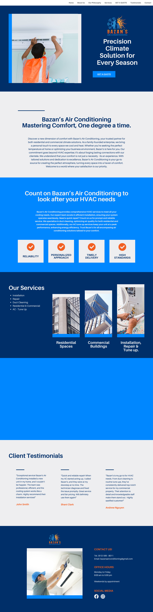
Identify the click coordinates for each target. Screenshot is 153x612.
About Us (81, 3)
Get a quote (104, 74)
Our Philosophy (94, 3)
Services (108, 3)
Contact (148, 3)
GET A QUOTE (121, 3)
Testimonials (135, 3)
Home (71, 3)
